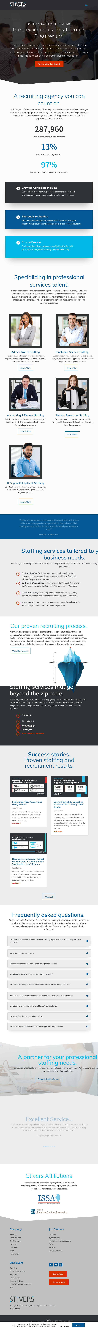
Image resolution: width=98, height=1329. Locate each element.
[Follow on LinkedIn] (56, 1264)
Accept (78, 1325)
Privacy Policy (15, 1306)
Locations (13, 1244)
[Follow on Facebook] (51, 1264)
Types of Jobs (54, 1238)
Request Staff (59, 1282)
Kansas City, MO (28, 725)
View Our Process (20, 651)
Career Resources (55, 1251)
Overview (52, 1234)
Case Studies (17, 808)
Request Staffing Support (49, 1079)
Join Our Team (15, 1241)
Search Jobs (58, 1274)
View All (49, 897)
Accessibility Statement (29, 1306)
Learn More (25, 368)
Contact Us (14, 1247)
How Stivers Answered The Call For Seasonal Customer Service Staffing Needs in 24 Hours (28, 861)
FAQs (51, 1244)
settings (66, 1326)
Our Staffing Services (17, 1271)
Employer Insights (16, 1281)
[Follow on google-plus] (60, 1264)
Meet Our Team (15, 1238)
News (12, 1251)
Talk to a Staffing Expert (49, 64)
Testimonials (14, 1254)
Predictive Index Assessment (60, 1241)
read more (16, 823)
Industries (13, 1274)
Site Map (52, 1306)
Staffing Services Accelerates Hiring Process (27, 803)
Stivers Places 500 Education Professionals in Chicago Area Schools (69, 804)
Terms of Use (43, 1306)
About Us (13, 1234)
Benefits (52, 1247)
